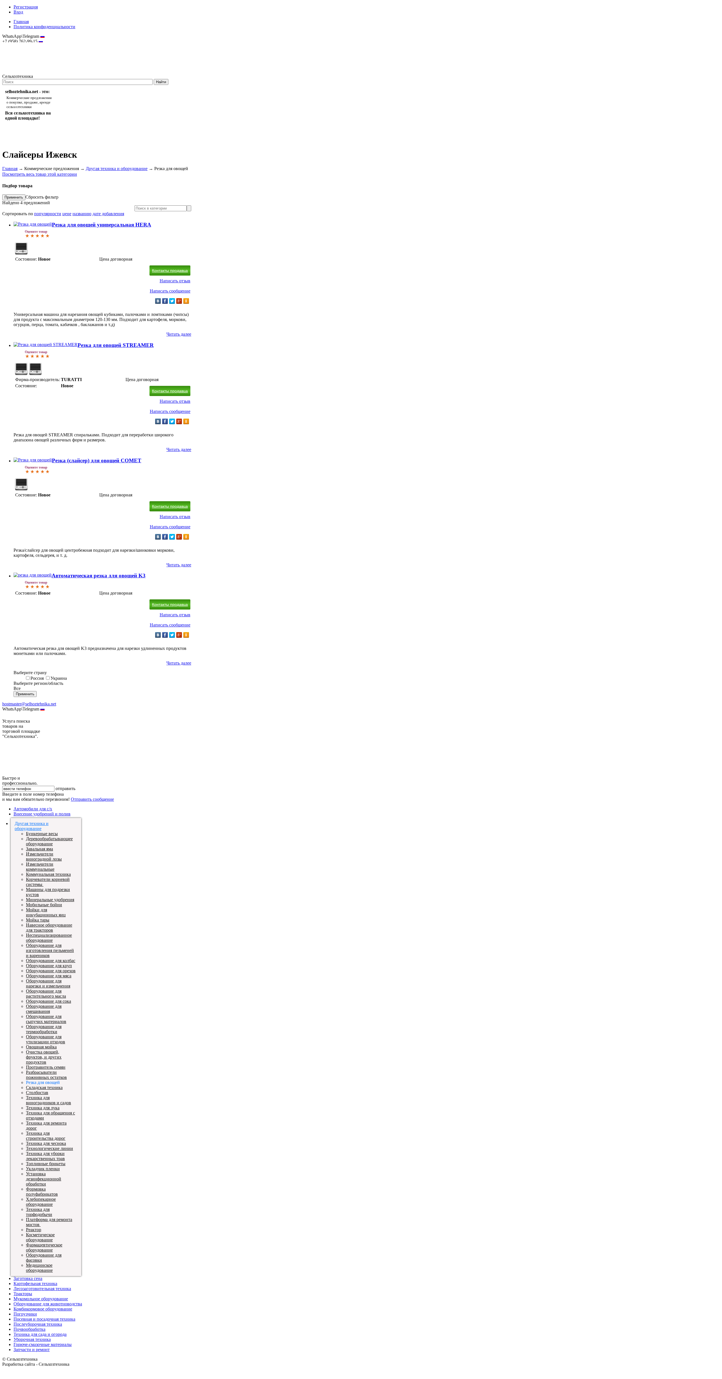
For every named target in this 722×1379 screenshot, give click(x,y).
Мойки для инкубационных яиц (46, 912)
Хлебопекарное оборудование (41, 1202)
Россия (37, 678)
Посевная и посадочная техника (44, 1319)
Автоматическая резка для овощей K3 (99, 576)
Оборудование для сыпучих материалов (46, 1019)
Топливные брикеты (45, 1163)
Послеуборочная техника (38, 1324)
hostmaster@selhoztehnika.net (22, 45)
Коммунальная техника (48, 874)
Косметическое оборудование (40, 1237)
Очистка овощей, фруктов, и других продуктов (43, 1057)
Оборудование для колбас (50, 960)
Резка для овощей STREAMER (116, 345)
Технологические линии (49, 1148)
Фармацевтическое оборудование (44, 1247)
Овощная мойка (41, 1046)
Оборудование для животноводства (48, 1303)
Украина (58, 678)
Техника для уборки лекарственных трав (45, 1156)
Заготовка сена (28, 1278)
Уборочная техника (32, 1339)
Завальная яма (39, 848)
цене (66, 213)
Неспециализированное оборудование (49, 938)
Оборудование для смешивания (43, 1009)
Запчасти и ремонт (32, 1349)
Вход (18, 12)
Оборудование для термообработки (43, 1029)
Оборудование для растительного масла (46, 993)
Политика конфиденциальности (44, 26)
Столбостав (37, 1092)
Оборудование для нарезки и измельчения (48, 983)
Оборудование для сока (48, 1001)
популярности (47, 213)
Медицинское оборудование (39, 1268)
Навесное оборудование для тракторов (49, 927)
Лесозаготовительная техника (42, 1288)
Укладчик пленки (43, 1168)
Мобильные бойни (44, 904)
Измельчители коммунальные (40, 867)
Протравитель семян (45, 1067)
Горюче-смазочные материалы (43, 1344)
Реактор (33, 1229)
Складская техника (44, 1087)
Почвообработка (29, 1329)
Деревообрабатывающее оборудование (49, 841)
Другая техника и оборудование (117, 168)
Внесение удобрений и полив (42, 813)
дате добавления (108, 213)
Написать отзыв (175, 280)
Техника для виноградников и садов (48, 1100)
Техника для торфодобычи (39, 1212)
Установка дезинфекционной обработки (43, 1178)
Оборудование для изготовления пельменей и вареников (50, 950)
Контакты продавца (170, 270)
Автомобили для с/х (33, 808)
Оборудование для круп (49, 965)
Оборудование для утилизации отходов (45, 1039)
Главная (21, 21)
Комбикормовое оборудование (43, 1309)
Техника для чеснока (46, 1143)
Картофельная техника (35, 1283)
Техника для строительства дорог (45, 1136)
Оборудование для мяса (48, 975)
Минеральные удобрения (50, 899)
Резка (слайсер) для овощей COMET (96, 460)
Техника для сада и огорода (40, 1334)
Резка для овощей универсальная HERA (101, 225)
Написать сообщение (170, 291)
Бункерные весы (42, 833)
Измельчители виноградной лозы (44, 856)
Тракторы (23, 1293)
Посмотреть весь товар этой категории (39, 174)
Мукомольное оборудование (41, 1298)
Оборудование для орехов (51, 970)
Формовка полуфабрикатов (42, 1192)
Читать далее (178, 334)
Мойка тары (37, 920)
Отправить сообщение (92, 799)
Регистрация (26, 7)
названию (81, 213)
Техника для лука (43, 1107)
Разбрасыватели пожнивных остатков (46, 1075)
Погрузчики (25, 1314)
